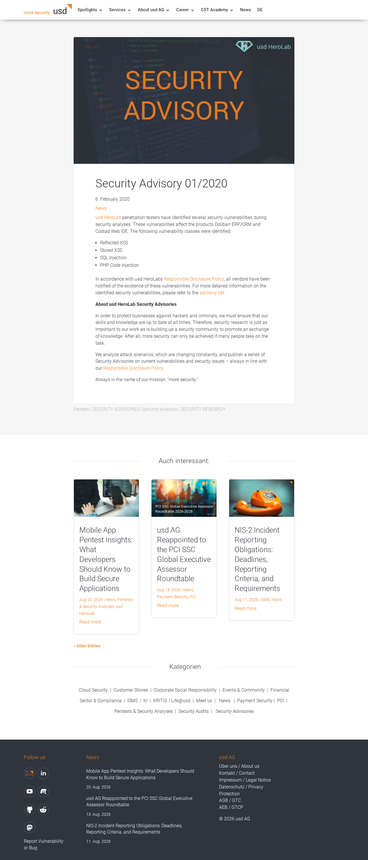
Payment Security (172, 596)
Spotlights (87, 10)
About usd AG (151, 10)
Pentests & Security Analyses (143, 711)
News (245, 10)
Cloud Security (94, 690)
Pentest (81, 409)
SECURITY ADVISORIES (115, 409)
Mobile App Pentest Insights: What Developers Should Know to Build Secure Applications (106, 559)
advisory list (212, 292)
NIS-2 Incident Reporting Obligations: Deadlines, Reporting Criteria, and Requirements (257, 559)
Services (117, 10)
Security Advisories (235, 711)
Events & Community (244, 690)
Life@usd (180, 700)
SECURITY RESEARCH (203, 409)
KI (145, 700)
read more (90, 622)
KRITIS (160, 700)
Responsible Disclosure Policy (194, 279)
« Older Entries (87, 646)
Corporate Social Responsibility (185, 690)
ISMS (265, 599)
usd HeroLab (108, 217)
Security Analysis (160, 409)
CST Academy (214, 10)
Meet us (204, 700)
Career (182, 10)
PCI (193, 596)
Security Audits (194, 711)
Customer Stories (131, 690)
